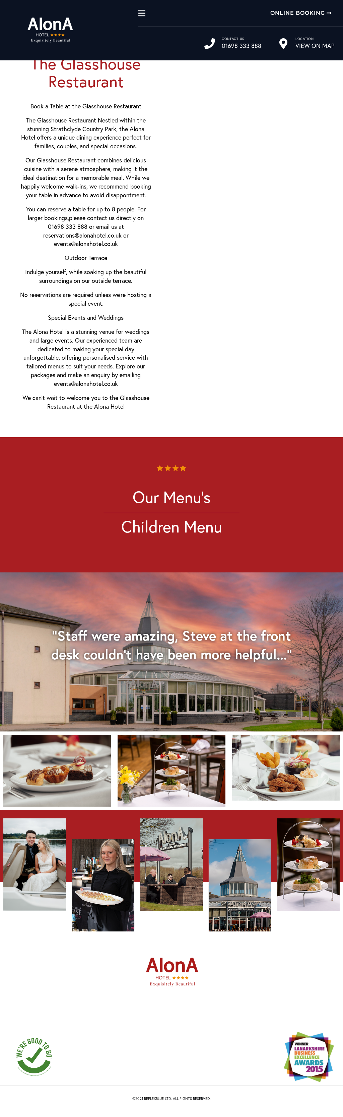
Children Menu (171, 526)
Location (304, 39)
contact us (233, 39)
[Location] (283, 43)
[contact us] (209, 43)
